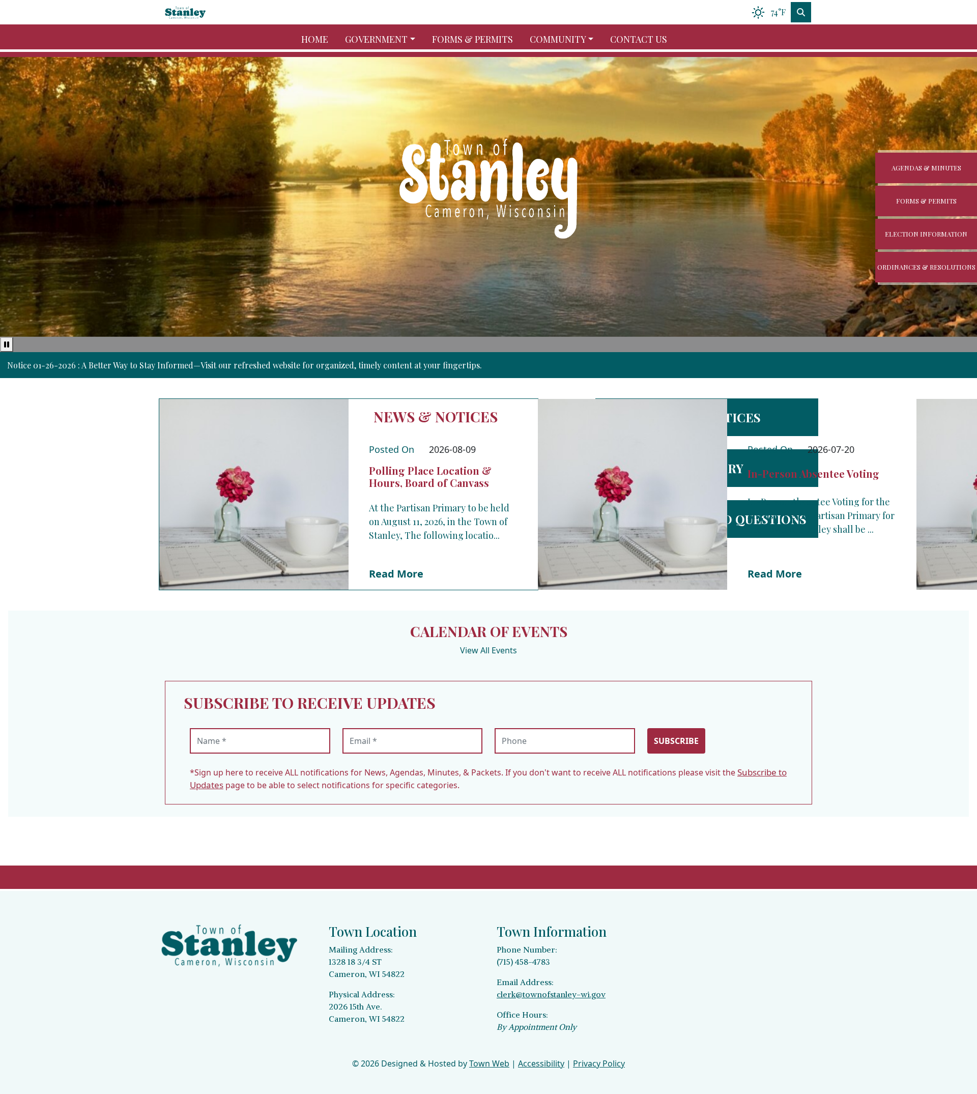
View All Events (488, 650)
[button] (384, 39)
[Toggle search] (801, 12)
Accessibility (541, 1063)
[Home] (185, 12)
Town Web (489, 1063)
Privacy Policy (599, 1063)
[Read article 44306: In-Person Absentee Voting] (632, 494)
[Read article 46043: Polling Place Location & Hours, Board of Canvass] (254, 494)
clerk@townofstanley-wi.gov (551, 994)
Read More (396, 574)
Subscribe (676, 740)
